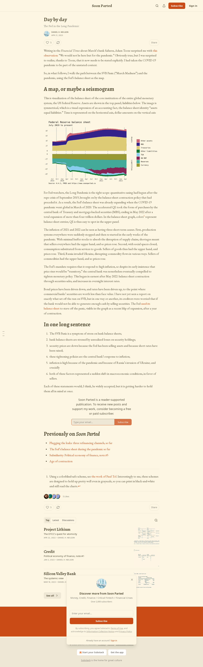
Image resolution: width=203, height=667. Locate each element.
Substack (86, 660)
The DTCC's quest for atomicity (60, 533)
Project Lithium (57, 529)
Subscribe (177, 5)
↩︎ (79, 486)
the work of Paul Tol (104, 476)
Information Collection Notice (101, 631)
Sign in (193, 5)
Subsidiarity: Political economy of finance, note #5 (78, 455)
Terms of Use (117, 628)
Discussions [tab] (68, 520)
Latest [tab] (55, 520)
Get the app (117, 652)
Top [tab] (47, 520)
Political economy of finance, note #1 (64, 556)
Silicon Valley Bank (60, 574)
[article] (101, 535)
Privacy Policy (125, 631)
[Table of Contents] (3, 333)
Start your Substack (93, 652)
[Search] (157, 6)
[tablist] (60, 520)
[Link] (39, 89)
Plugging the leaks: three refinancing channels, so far (80, 443)
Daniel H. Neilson (59, 32)
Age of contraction (60, 461)
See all (50, 595)
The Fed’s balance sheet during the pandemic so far (79, 449)
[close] (131, 579)
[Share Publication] (164, 6)
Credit (49, 551)
